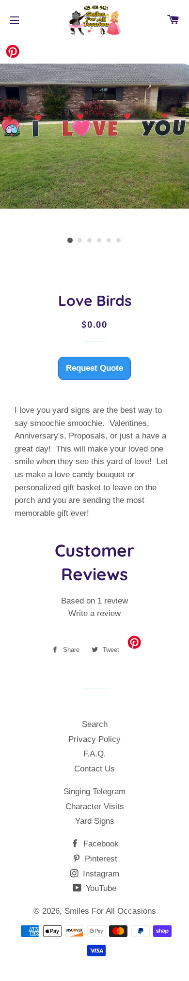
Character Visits (94, 806)
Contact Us (94, 768)
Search (95, 724)
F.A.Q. (94, 753)
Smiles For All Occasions (110, 911)
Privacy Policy (94, 739)
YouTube (99, 888)
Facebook (100, 843)
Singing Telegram (94, 791)
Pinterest (99, 858)
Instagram (99, 873)
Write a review (94, 613)
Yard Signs (94, 821)
